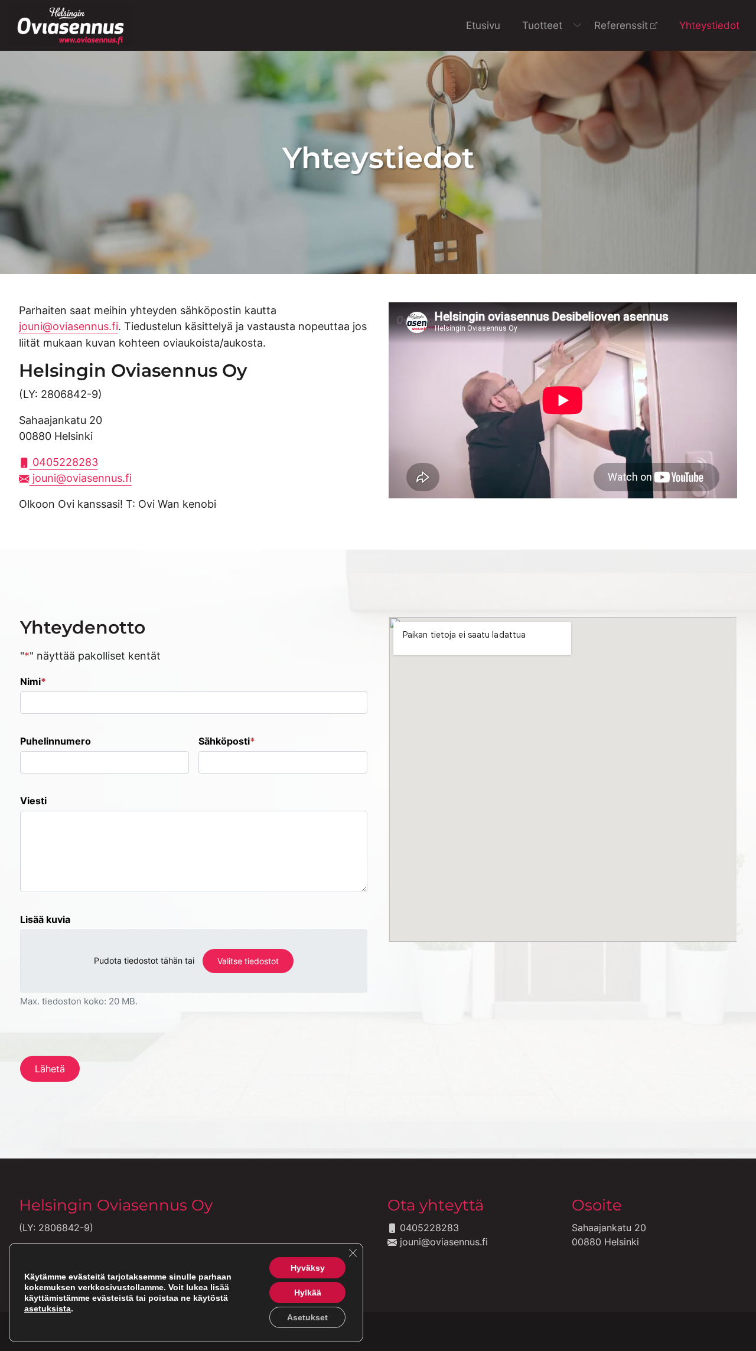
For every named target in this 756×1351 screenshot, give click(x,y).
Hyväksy (308, 1267)
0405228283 (64, 462)
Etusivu (483, 25)
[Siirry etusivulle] (70, 24)
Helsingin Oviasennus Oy (116, 1205)
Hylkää (307, 1292)
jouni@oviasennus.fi (68, 326)
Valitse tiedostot (248, 961)
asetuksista (47, 1308)
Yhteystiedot (709, 25)
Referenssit (621, 25)
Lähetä (50, 1069)
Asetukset (307, 1317)
